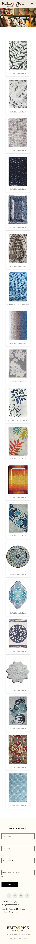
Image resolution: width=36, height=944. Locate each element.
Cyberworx (24, 938)
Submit (11, 885)
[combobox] (18, 860)
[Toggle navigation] (32, 3)
